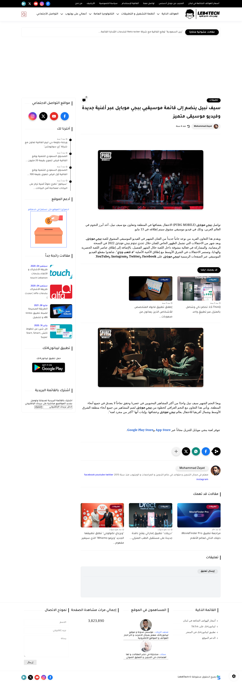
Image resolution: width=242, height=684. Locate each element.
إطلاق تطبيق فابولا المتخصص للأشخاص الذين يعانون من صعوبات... (153, 312)
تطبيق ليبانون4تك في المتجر (200, 632)
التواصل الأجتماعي (47, 14)
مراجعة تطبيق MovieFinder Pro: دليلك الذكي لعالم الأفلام (201, 536)
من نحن (78, 3)
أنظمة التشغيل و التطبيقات (138, 14)
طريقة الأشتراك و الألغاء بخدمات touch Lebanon (38, 274)
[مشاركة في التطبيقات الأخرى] (176, 451)
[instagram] (42, 3)
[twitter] (29, 3)
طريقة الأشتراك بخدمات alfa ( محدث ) (36, 293)
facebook (89, 475)
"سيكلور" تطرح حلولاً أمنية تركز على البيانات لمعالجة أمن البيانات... (48, 186)
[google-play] (23, 3)
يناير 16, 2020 (41, 325)
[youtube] (36, 3)
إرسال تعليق (208, 571)
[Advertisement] (121, 68)
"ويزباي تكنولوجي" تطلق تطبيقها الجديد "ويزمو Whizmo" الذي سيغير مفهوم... (103, 538)
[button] (206, 451)
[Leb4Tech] (202, 14)
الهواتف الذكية (170, 14)
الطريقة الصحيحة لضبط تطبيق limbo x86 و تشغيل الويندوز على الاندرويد (36, 314)
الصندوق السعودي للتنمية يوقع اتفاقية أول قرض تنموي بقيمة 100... (47, 172)
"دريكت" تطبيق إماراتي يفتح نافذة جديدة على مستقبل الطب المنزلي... (151, 536)
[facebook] (48, 3)
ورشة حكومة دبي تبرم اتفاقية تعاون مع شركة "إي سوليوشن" (46, 144)
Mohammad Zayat (203, 126)
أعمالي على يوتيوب (76, 14)
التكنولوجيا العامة (104, 14)
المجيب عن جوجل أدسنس (171, 3)
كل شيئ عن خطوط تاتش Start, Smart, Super (37, 333)
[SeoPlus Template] (219, 677)
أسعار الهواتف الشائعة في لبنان (203, 3)
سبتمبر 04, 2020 (39, 266)
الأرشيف (91, 3)
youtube (100, 475)
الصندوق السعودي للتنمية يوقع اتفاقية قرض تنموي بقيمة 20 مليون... (46, 158)
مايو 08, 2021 (41, 305)
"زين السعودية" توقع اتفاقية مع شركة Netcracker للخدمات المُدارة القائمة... (140, 32)
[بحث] (23, 14)
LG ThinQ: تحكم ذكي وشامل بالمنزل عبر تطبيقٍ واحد (203, 310)
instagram (202, 479)
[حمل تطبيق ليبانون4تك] (48, 374)
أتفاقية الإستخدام (130, 3)
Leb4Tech (183, 677)
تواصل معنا (148, 3)
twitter (109, 475)
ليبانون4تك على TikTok (203, 626)
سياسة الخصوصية (108, 3)
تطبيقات (213, 100)
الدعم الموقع (208, 638)
